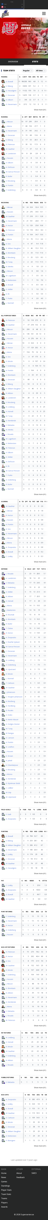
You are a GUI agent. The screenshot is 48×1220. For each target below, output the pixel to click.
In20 (45, 831)
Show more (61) (40, 110)
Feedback (20, 1177)
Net (30, 117)
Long (39, 810)
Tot (38, 569)
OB (46, 1095)
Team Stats (6, 1194)
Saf (38, 502)
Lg (42, 912)
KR (37, 316)
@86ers (43, 48)
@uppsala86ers (40, 51)
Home (3, 1173)
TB (42, 1095)
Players (4, 1202)
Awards (4, 1207)
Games (4, 1181)
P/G (42, 502)
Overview (13, 61)
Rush (27, 316)
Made (32, 881)
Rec (32, 316)
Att (26, 117)
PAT (33, 502)
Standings (5, 1185)
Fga (29, 810)
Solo (29, 569)
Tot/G (43, 569)
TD (38, 77)
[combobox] (28, 70)
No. (27, 203)
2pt (43, 117)
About (19, 1173)
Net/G (35, 117)
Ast (34, 569)
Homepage (43, 45)
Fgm (24, 810)
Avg (34, 77)
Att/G (44, 881)
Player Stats (6, 1190)
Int (41, 77)
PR (40, 316)
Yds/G (36, 203)
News (3, 1177)
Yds (29, 77)
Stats (35, 61)
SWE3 (34, 1173)
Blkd (45, 810)
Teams (4, 1198)
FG (30, 502)
